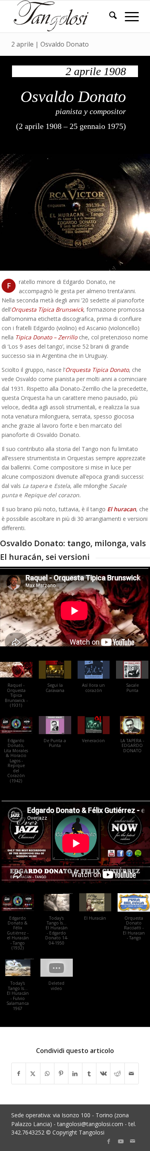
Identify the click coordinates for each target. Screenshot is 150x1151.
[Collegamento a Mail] (133, 1141)
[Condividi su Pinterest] (61, 1073)
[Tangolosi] (62, 16)
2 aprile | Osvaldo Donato (50, 44)
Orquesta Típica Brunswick (47, 309)
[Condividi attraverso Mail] (131, 1073)
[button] (55, 681)
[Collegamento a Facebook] (109, 1141)
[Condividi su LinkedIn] (75, 1073)
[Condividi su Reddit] (117, 1073)
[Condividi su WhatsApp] (47, 1073)
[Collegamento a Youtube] (121, 1141)
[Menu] (128, 16)
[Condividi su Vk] (103, 1073)
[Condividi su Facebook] (19, 1073)
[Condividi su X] (33, 1073)
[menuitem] (109, 16)
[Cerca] (109, 16)
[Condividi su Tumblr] (89, 1073)
